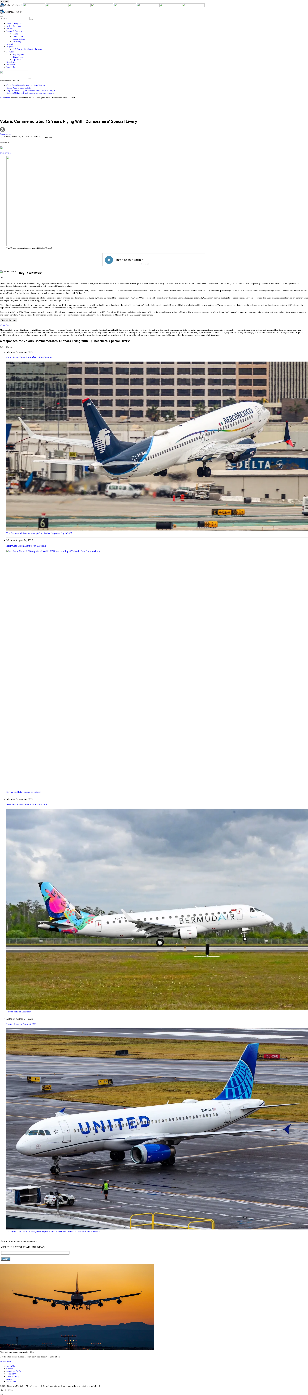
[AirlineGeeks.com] (11, 6)
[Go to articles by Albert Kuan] (154, 130)
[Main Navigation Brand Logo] (11, 13)
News (8, 97)
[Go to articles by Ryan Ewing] (2, 150)
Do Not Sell (11, 1381)
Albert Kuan (5, 134)
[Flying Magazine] (34, 6)
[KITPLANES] (125, 6)
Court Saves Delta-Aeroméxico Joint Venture (25, 85)
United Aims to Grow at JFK (18, 88)
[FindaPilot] (170, 6)
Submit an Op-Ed (13, 1371)
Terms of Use (11, 1374)
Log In (9, 1379)
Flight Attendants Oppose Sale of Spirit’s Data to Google (30, 90)
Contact (9, 1368)
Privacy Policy (12, 1376)
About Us (10, 1366)
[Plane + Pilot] (148, 6)
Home (2, 97)
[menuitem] (157, 23)
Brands (4, 1)
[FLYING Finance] (193, 6)
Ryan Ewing (5, 153)
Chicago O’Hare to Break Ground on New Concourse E (30, 93)
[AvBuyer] (102, 6)
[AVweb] (57, 6)
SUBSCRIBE (5, 1361)
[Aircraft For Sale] (79, 6)
